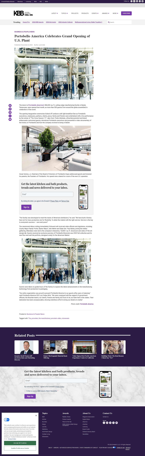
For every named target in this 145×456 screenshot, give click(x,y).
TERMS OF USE (121, 447)
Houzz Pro (26, 22)
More (115, 13)
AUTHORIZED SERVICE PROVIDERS (69, 447)
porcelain (35, 318)
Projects (74, 13)
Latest (53, 13)
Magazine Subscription (88, 417)
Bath (43, 417)
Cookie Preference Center (20, 448)
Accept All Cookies (20, 443)
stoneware (65, 318)
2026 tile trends (51, 22)
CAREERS (56, 447)
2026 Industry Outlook (65, 22)
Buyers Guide (86, 429)
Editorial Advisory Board (89, 431)
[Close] (36, 415)
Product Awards (66, 419)
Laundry (44, 426)
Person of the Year (67, 421)
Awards (105, 13)
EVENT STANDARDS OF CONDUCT (89, 447)
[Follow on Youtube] (143, 1)
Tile (29, 318)
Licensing (28, 1)
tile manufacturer (44, 318)
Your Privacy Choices (105, 447)
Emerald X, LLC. (116, 444)
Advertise (20, 1)
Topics (63, 13)
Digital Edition (86, 419)
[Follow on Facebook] (131, 1)
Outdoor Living (46, 434)
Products (85, 13)
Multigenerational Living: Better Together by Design (91, 22)
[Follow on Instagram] (134, 1)
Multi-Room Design (47, 431)
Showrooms (45, 436)
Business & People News (24, 32)
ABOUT (50, 447)
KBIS (35, 1)
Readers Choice (66, 417)
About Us (85, 421)
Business (44, 421)
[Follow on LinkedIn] (137, 1)
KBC (41, 1)
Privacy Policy (12, 438)
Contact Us (106, 417)
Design (44, 424)
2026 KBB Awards (38, 22)
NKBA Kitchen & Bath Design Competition (70, 425)
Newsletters (85, 434)
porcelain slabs (56, 318)
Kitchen (44, 419)
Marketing (44, 429)
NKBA (46, 1)
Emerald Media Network (7, 1)
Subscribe (126, 13)
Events (94, 13)
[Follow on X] (140, 1)
